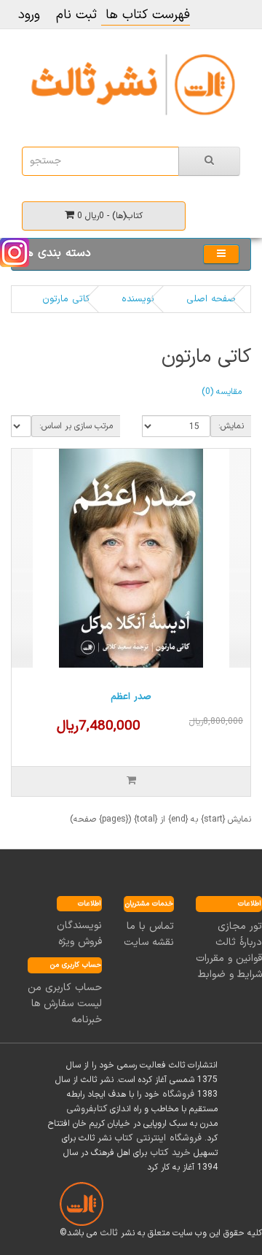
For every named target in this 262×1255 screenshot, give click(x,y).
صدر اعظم (131, 697)
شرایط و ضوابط (230, 974)
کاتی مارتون (66, 299)
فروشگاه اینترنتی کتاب (158, 1138)
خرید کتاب (170, 1153)
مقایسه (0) (222, 391)
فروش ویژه (80, 941)
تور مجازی (240, 926)
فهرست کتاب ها (145, 15)
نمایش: (231, 426)
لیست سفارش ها (66, 1003)
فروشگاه (178, 1094)
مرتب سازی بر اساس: (76, 426)
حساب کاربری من (65, 987)
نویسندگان (79, 925)
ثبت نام (76, 15)
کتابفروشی (86, 1109)
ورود (29, 15)
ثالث (109, 1233)
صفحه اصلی (211, 299)
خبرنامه (86, 1019)
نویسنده (138, 299)
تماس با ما (150, 926)
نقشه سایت (149, 942)
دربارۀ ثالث (238, 942)
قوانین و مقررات (229, 958)
